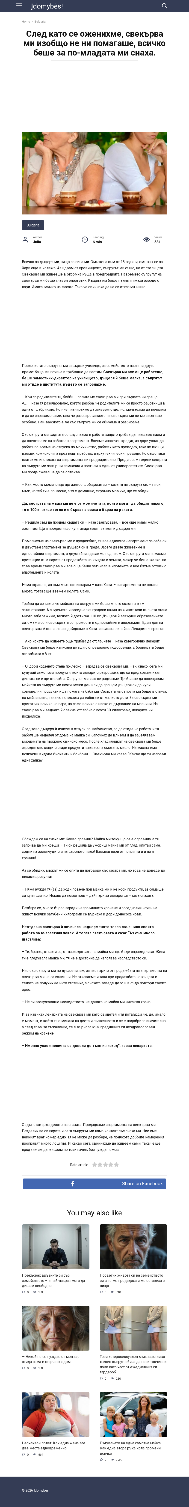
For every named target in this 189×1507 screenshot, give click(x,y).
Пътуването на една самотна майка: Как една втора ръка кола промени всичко (130, 1448)
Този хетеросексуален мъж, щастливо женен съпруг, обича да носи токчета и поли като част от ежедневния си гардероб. (133, 1364)
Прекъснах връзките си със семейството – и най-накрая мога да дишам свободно (53, 1280)
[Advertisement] (94, 97)
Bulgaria (33, 225)
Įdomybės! (47, 6)
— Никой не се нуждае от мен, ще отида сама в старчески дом (51, 1359)
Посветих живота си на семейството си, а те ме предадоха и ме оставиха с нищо (132, 1280)
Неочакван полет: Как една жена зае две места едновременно (53, 1445)
